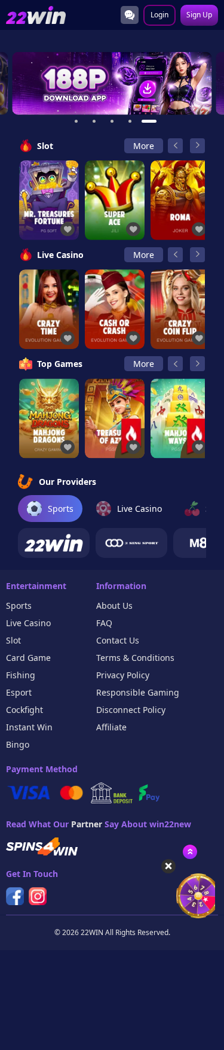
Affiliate (111, 727)
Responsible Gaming (137, 692)
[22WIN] (54, 543)
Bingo (17, 744)
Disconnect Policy (130, 709)
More (143, 145)
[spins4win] (42, 846)
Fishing (20, 675)
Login (159, 15)
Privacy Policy (122, 675)
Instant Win (29, 727)
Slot (13, 640)
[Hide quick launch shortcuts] (168, 866)
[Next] (197, 145)
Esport (19, 692)
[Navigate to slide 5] (148, 121)
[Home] (36, 15)
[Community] (130, 15)
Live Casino (28, 623)
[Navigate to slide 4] (130, 121)
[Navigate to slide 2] (94, 121)
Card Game (28, 657)
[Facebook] (15, 896)
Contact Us (117, 640)
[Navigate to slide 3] (112, 121)
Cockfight (24, 709)
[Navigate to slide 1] (76, 121)
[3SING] (131, 543)
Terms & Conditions (135, 657)
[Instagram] (38, 896)
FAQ (104, 623)
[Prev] (175, 145)
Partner (86, 824)
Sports (19, 605)
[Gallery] (112, 83)
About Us (114, 605)
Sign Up (199, 15)
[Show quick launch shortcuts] (190, 852)
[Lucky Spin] (191, 895)
